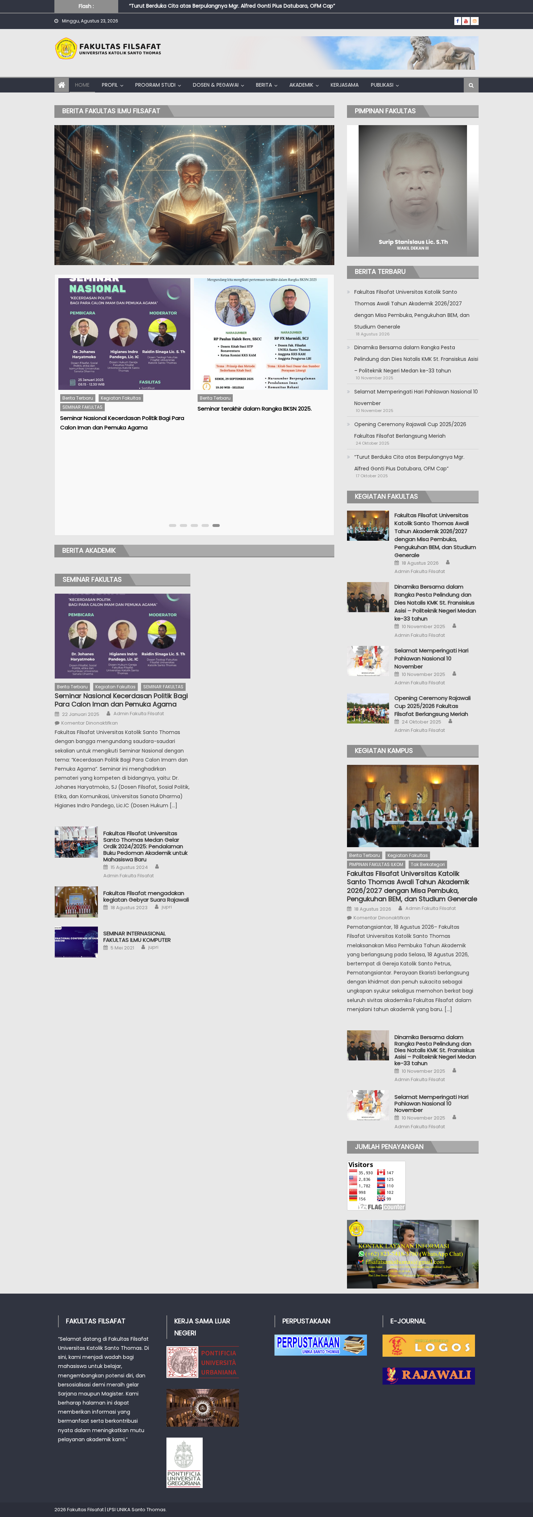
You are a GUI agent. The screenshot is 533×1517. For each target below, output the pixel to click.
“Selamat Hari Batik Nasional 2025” (243, 297)
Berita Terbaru (77, 398)
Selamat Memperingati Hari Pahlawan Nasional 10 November (416, 397)
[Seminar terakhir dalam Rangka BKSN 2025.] (123, 333)
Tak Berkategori (428, 864)
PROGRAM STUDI (155, 84)
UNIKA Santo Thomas (141, 1509)
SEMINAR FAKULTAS (92, 579)
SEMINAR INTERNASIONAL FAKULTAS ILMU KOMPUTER (137, 936)
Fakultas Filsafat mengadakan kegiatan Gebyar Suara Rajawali (146, 896)
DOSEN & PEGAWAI (216, 84)
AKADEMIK (301, 84)
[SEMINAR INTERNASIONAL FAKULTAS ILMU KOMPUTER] (76, 942)
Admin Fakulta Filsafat (138, 713)
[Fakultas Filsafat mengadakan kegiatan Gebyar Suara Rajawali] (76, 901)
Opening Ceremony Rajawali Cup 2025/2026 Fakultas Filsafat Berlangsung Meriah (410, 430)
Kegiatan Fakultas (115, 687)
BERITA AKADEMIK (89, 550)
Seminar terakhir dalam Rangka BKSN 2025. (117, 408)
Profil (110, 84)
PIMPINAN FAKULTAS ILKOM (376, 864)
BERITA (264, 84)
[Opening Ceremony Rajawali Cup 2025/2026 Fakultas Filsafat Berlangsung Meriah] (368, 708)
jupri (167, 907)
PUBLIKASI (382, 84)
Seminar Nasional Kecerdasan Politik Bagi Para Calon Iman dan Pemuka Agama (121, 700)
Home (82, 84)
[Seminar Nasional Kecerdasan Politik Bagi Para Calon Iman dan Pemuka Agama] (122, 636)
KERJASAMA (345, 84)
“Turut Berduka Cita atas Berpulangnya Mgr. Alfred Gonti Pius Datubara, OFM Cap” (409, 462)
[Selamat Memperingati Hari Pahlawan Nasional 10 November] (368, 661)
